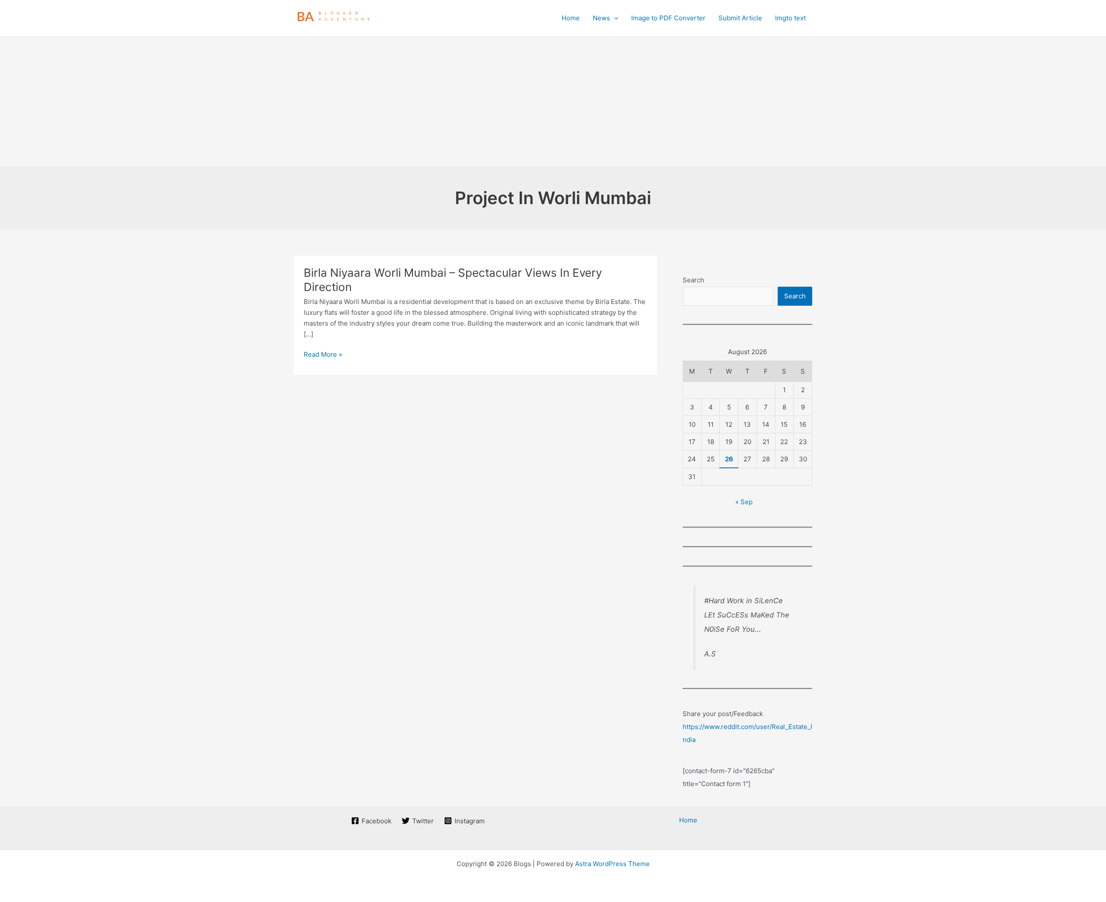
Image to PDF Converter (668, 18)
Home (571, 18)
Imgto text (790, 18)
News (601, 18)
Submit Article (740, 18)
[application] (614, 18)
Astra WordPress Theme (612, 864)
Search (693, 280)
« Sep (744, 502)
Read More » (323, 355)
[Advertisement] (553, 101)
